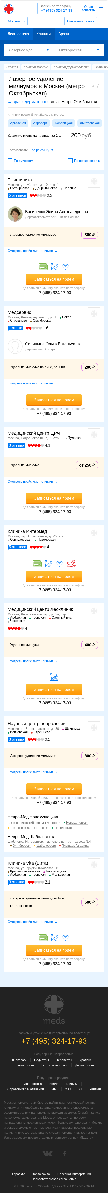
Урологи (85, 1060)
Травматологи (24, 1065)
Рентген (95, 1089)
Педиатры (41, 1060)
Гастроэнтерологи (54, 1065)
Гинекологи (19, 1060)
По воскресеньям (87, 161)
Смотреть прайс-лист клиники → (32, 251)
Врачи (63, 34)
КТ (80, 1089)
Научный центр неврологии (36, 723)
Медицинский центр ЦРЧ (34, 433)
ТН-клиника (20, 179)
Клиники (43, 34)
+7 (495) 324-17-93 (56, 8)
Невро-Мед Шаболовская (31, 837)
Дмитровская (90, 123)
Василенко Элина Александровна (56, 212)
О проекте (18, 1174)
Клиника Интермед (27, 531)
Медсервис (19, 312)
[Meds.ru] (54, 1009)
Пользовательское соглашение (54, 1179)
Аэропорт (40, 123)
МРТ (54, 1089)
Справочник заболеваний (25, 1089)
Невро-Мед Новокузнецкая (33, 817)
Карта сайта (41, 1174)
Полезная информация (74, 1174)
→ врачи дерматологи (28, 102)
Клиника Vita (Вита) (28, 863)
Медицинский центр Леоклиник (40, 609)
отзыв (15, 328)
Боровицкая (64, 123)
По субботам (23, 161)
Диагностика (18, 34)
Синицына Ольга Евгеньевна (52, 344)
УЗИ (68, 1089)
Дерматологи (84, 1065)
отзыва (16, 445)
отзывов (17, 195)
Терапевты (64, 1060)
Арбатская (18, 123)
